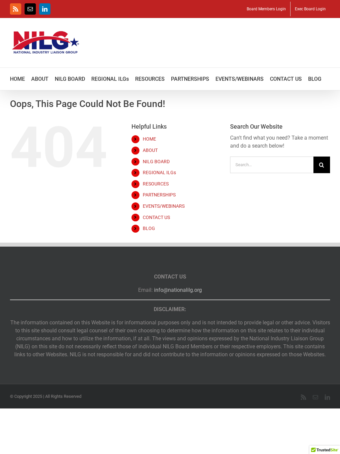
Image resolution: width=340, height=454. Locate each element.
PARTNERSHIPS (159, 194)
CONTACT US (156, 217)
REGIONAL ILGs (159, 172)
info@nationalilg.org (178, 290)
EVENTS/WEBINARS (164, 206)
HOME (149, 139)
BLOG (149, 228)
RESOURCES (156, 183)
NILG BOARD (156, 161)
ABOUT (150, 150)
